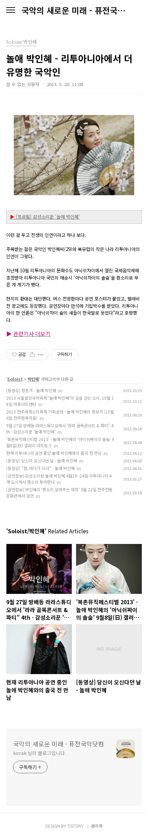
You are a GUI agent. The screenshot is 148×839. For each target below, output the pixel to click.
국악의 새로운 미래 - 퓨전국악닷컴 (74, 10)
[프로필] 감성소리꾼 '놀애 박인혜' (45, 216)
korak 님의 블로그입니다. (39, 752)
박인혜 (33, 379)
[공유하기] (32, 354)
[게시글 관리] (40, 354)
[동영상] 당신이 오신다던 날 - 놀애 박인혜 (41, 460)
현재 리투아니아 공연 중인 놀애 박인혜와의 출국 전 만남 (54, 453)
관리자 (97, 826)
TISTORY (75, 826)
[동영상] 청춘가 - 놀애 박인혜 (31, 390)
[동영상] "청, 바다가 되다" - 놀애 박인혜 (40, 468)
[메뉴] (11, 10)
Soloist (15, 379)
